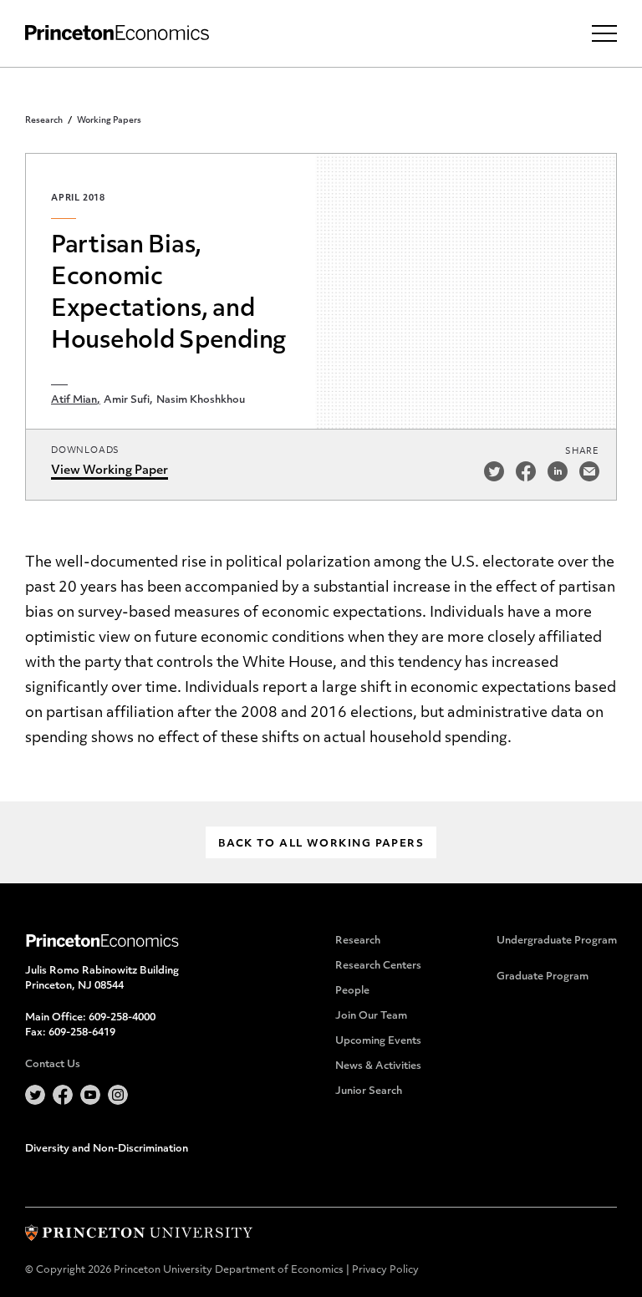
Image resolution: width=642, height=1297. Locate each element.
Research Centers (378, 966)
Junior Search (368, 1091)
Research (44, 120)
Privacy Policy (385, 1270)
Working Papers (109, 120)
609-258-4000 (122, 1018)
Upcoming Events (378, 1041)
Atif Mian (74, 400)
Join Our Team (371, 1016)
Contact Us (52, 1065)
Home (117, 33)
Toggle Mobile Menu (604, 33)
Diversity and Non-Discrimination (106, 1149)
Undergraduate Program (557, 941)
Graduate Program (542, 977)
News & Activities (378, 1066)
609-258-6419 (81, 1033)
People (352, 991)
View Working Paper (109, 471)
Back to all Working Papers (321, 844)
